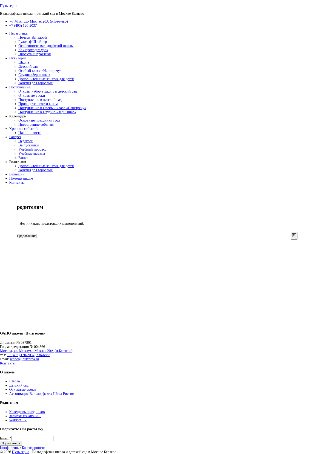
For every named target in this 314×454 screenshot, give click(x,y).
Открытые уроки (22, 389)
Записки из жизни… (25, 416)
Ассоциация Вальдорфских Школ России (41, 394)
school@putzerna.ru (24, 359)
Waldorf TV (18, 420)
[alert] (157, 223)
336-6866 (43, 355)
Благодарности (33, 448)
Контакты (7, 363)
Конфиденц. (9, 448)
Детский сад (19, 385)
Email (5, 438)
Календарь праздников (27, 412)
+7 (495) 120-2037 (20, 355)
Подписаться (11, 443)
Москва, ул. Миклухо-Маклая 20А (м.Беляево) (36, 351)
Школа (14, 381)
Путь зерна (8, 6)
